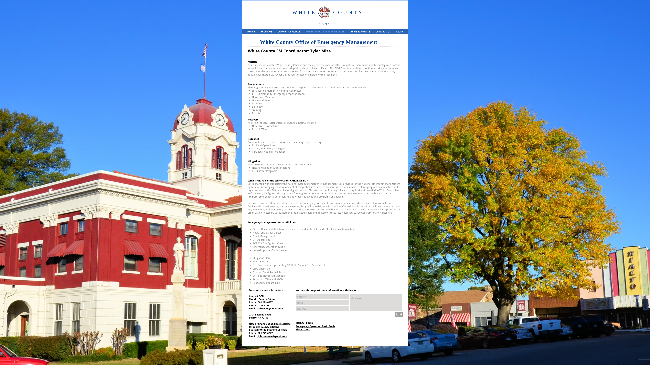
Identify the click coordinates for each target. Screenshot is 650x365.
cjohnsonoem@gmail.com (272, 336)
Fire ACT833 (303, 329)
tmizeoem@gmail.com (270, 308)
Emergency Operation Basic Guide (315, 326)
